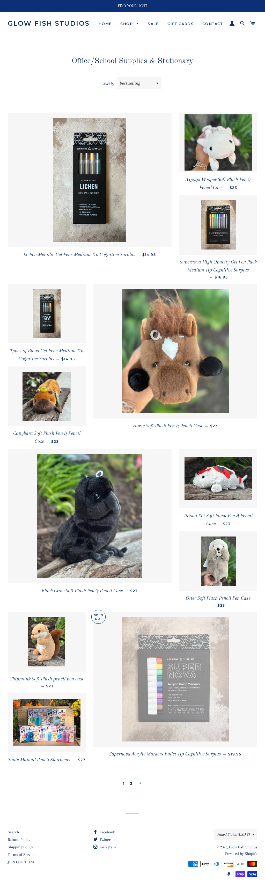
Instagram (107, 847)
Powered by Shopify (241, 853)
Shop (127, 23)
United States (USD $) (233, 834)
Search (13, 832)
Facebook (107, 832)
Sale (153, 23)
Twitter (105, 839)
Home (105, 23)
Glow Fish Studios (49, 23)
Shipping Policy (20, 847)
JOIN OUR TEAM (21, 862)
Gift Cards (180, 23)
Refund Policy (19, 839)
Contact (212, 23)
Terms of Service (21, 854)
